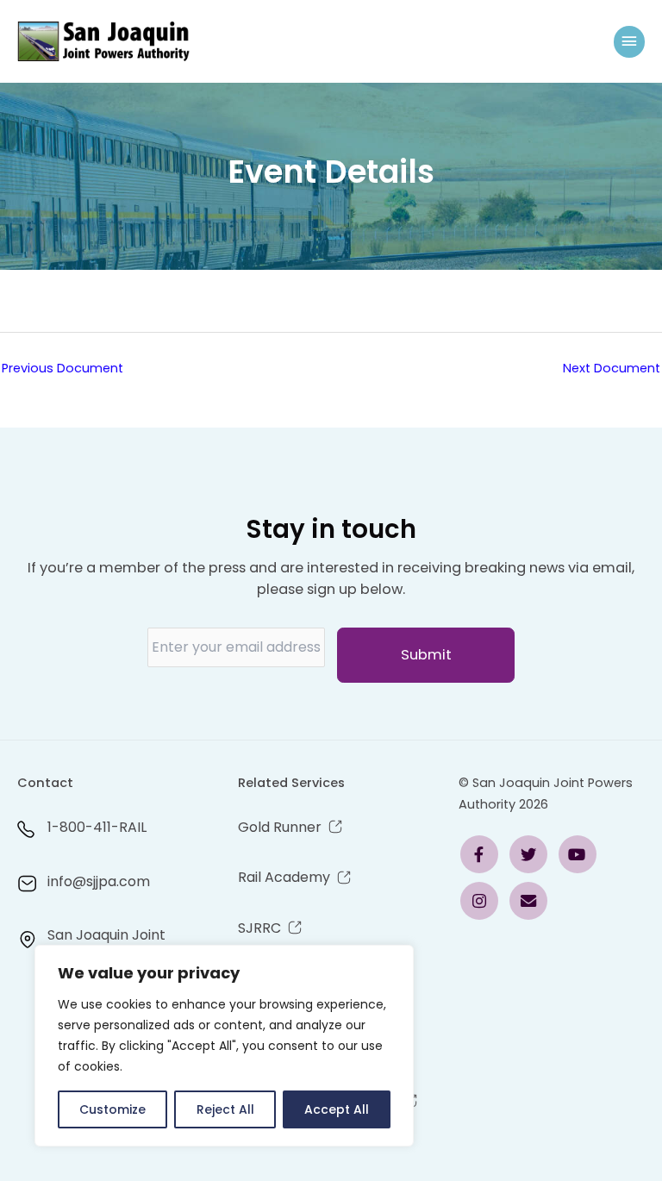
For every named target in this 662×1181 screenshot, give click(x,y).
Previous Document (62, 368)
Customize (112, 1109)
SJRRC (259, 928)
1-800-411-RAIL (97, 827)
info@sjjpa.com (98, 881)
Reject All (225, 1109)
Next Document (611, 368)
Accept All (336, 1109)
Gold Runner (280, 827)
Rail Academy (284, 877)
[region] (224, 1046)
